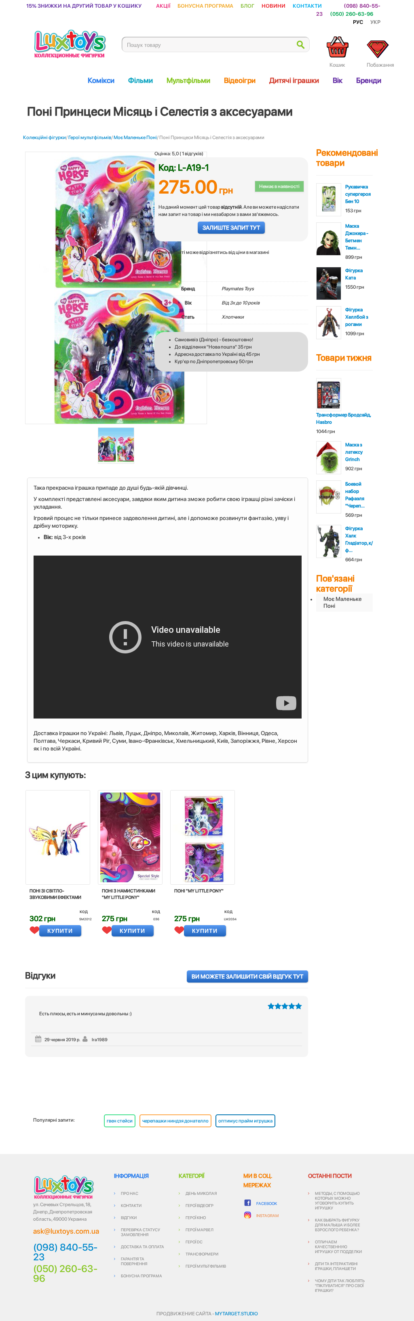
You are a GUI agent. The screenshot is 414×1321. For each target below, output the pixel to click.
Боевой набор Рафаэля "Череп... (355, 495)
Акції (163, 5)
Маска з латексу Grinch (354, 452)
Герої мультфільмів (89, 137)
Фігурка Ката (354, 274)
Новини (273, 5)
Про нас (129, 1193)
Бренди (368, 80)
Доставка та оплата (142, 1246)
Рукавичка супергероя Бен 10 (358, 194)
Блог (247, 5)
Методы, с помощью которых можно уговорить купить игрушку (337, 1200)
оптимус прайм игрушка (245, 1121)
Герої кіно (196, 1217)
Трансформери (202, 1253)
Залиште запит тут (231, 227)
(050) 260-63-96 (351, 13)
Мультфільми (188, 80)
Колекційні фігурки (44, 137)
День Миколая (201, 1193)
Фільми (140, 80)
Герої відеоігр (199, 1205)
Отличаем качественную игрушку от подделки (338, 1246)
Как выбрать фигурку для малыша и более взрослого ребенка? (337, 1224)
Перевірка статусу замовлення (140, 1232)
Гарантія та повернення (134, 1261)
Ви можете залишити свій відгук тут (247, 976)
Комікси (101, 80)
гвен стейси (120, 1121)
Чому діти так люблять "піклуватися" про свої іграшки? (340, 1285)
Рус (358, 21)
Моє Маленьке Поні (135, 137)
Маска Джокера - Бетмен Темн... (356, 237)
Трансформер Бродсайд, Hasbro (343, 418)
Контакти (307, 5)
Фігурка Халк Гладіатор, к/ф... (359, 539)
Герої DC (194, 1241)
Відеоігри (240, 80)
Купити (60, 931)
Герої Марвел (199, 1229)
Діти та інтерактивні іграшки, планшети (336, 1266)
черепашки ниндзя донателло (175, 1121)
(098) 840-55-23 (65, 1252)
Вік (337, 80)
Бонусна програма (205, 5)
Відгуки (129, 1217)
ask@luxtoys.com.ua (66, 1231)
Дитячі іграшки (294, 80)
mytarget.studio (236, 1314)
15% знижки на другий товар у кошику (84, 5)
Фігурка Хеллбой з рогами (356, 317)
